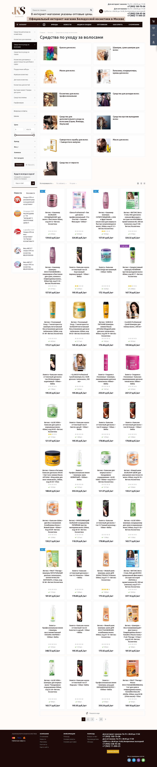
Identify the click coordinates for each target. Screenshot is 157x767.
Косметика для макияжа (22, 39)
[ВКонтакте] (129, 760)
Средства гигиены (20, 97)
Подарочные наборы (21, 69)
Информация (69, 734)
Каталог (23, 24)
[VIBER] (138, 760)
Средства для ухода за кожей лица (22, 33)
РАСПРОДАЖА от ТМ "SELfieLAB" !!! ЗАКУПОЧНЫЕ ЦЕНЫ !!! (28, 218)
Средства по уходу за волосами (21, 46)
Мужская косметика (21, 74)
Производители (93, 739)
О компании (134, 24)
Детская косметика (21, 79)
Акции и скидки (84, 24)
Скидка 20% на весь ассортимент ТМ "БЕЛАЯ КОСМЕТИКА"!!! (28, 236)
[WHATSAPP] (143, 760)
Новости (67, 24)
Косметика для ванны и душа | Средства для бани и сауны (23, 62)
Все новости (30, 193)
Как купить (118, 24)
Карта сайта (44, 747)
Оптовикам (102, 24)
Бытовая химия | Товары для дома (22, 91)
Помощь (91, 734)
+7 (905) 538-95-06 (136, 13)
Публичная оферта (18, 741)
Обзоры (90, 742)
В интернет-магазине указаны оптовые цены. (62, 14)
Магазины (43, 742)
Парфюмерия (19, 102)
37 (101, 719)
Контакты (43, 744)
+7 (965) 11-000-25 (136, 16)
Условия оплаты (69, 739)
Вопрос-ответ (92, 736)
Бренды (54, 24)
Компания (44, 734)
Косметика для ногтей (22, 85)
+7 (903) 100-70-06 (136, 6)
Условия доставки (70, 742)
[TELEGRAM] (134, 760)
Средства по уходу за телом (21, 53)
